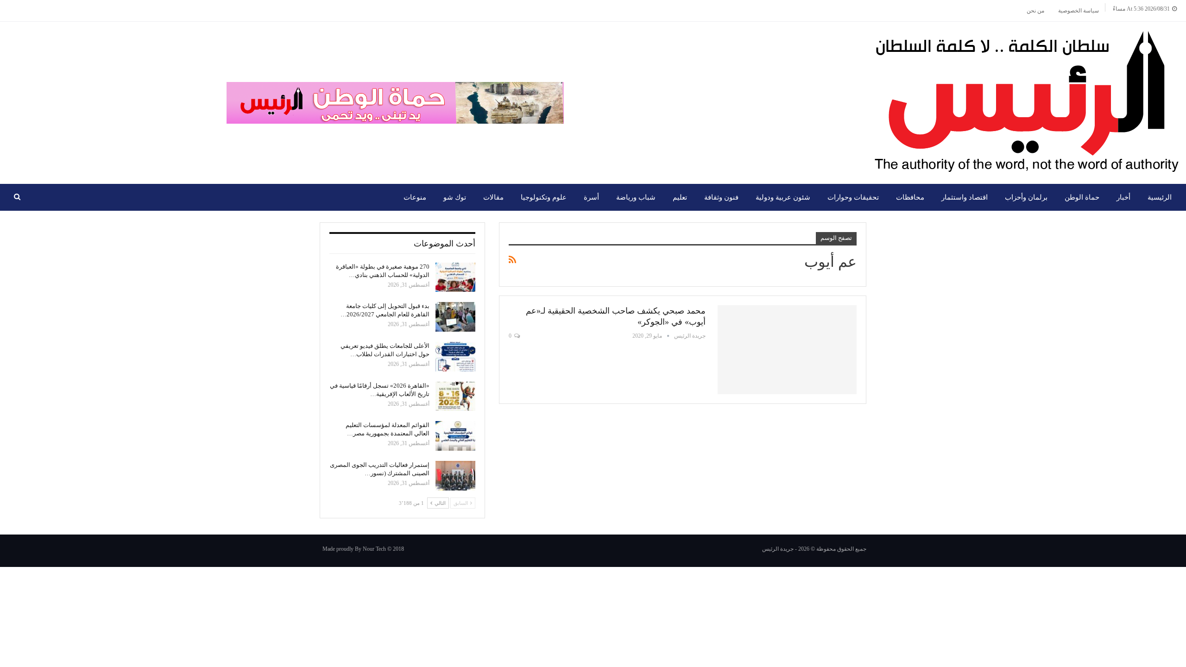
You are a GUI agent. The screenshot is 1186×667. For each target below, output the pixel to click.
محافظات (910, 197)
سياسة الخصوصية (1078, 10)
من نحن (1035, 10)
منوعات (415, 197)
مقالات (493, 197)
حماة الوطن (1082, 197)
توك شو (454, 197)
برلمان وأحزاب (1026, 197)
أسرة (591, 197)
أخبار (1123, 197)
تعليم (680, 197)
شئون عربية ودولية (783, 197)
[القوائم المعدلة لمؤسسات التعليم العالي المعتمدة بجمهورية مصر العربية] (455, 436)
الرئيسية (1160, 197)
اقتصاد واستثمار (964, 197)
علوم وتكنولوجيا (544, 197)
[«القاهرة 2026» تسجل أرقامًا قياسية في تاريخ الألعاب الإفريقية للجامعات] (455, 396)
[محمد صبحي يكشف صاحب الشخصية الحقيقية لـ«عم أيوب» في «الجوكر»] (787, 349)
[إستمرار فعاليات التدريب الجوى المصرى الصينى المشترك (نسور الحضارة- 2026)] (455, 476)
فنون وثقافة (721, 197)
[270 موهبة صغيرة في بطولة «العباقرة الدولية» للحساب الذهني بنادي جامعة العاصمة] (455, 277)
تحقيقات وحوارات (853, 197)
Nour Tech (374, 549)
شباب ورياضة (636, 197)
